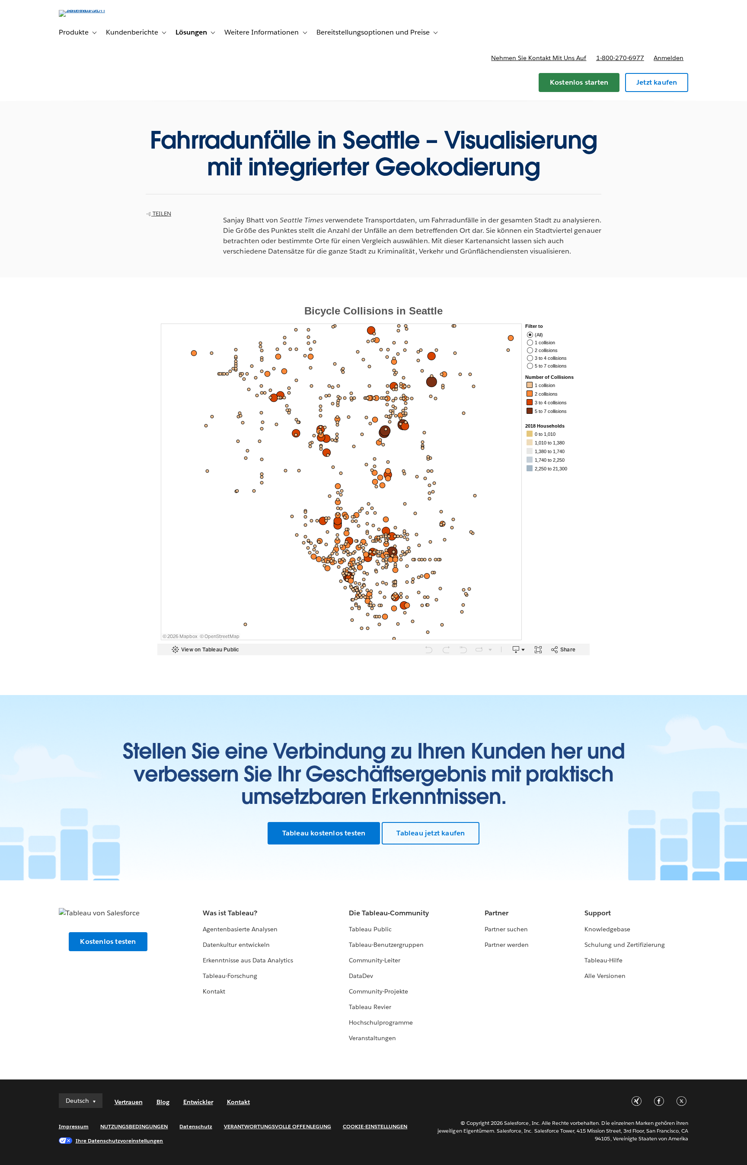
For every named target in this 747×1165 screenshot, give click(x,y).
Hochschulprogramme (381, 1022)
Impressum (74, 1126)
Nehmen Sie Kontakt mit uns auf (538, 58)
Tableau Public (370, 929)
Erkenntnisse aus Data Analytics (248, 960)
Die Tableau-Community (389, 912)
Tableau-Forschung (230, 976)
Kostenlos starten (579, 82)
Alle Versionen (605, 976)
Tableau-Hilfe (603, 960)
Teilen (161, 213)
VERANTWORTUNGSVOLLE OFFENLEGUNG (277, 1126)
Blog (162, 1102)
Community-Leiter (374, 960)
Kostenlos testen (108, 941)
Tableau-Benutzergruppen (386, 945)
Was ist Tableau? (230, 912)
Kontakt (214, 991)
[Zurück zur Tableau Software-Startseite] (95, 9)
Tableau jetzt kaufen (430, 833)
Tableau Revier (370, 1007)
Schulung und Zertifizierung (624, 945)
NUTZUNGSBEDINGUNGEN (134, 1126)
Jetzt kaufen (656, 82)
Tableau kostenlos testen (324, 833)
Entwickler (198, 1102)
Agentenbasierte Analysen (240, 929)
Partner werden (507, 945)
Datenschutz (195, 1126)
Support (597, 912)
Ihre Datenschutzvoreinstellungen (119, 1140)
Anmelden (668, 58)
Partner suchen (506, 929)
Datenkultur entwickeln (236, 945)
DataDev (361, 976)
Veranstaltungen (372, 1038)
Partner (496, 912)
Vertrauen (129, 1102)
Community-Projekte (378, 991)
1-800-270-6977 (620, 58)
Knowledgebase (607, 929)
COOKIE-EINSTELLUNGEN (375, 1126)
